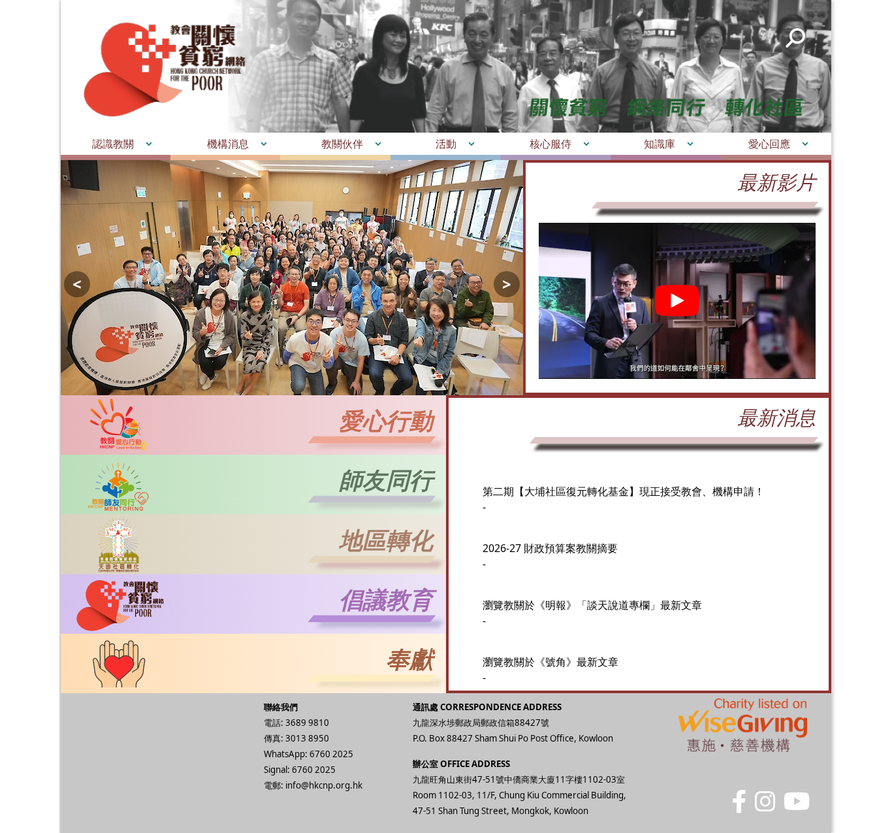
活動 (446, 144)
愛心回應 (769, 144)
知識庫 (659, 144)
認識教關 (113, 144)
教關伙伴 (342, 144)
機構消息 (228, 144)
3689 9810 (307, 722)
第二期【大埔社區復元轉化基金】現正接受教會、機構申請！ (624, 481)
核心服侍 (550, 144)
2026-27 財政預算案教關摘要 (550, 538)
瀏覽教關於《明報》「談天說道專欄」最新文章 (592, 594)
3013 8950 (307, 738)
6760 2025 (331, 754)
